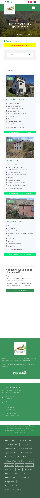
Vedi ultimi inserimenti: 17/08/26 (20, 45)
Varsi (18, 469)
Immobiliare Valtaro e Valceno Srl (17, 428)
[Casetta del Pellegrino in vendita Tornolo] (20, 208)
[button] (20, 70)
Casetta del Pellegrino (15, 222)
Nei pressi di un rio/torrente (17, 113)
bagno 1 (10, 119)
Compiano (9, 469)
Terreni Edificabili (24, 457)
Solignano (27, 473)
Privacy (17, 430)
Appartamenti (10, 449)
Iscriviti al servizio (20, 290)
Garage (30, 461)
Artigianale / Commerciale (14, 461)
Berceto (8, 473)
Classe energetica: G (14, 121)
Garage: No (11, 246)
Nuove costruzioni (25, 449)
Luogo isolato (10, 482)
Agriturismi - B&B (11, 453)
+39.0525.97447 (13, 413)
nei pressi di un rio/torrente (26, 34)
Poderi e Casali (25, 440)
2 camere (11, 116)
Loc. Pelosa (11, 228)
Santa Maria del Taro (15, 106)
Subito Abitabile (13, 231)
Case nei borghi (11, 444)
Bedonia (20, 465)
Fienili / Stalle (9, 457)
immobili (12, 34)
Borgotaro (9, 465)
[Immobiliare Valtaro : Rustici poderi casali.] (20, 348)
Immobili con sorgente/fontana (18, 175)
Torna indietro (12, 41)
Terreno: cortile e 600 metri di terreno (20, 233)
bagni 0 (10, 177)
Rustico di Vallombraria (15, 99)
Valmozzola (28, 469)
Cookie (23, 430)
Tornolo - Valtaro (13, 103)
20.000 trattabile (15, 189)
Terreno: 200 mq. (13, 111)
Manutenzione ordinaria (16, 108)
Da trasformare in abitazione (17, 170)
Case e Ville (25, 444)
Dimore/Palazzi (26, 453)
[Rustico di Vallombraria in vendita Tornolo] (20, 86)
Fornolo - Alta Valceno (15, 167)
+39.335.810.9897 (15, 415)
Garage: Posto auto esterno (17, 124)
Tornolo (17, 473)
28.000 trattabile (15, 250)
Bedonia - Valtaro (13, 165)
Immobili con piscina (13, 486)
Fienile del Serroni (13, 160)
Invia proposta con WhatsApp (21, 132)
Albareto (29, 465)
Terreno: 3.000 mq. (13, 172)
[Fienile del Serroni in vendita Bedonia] (20, 147)
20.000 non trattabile (17, 127)
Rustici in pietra (10, 440)
